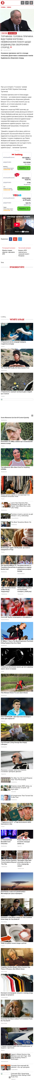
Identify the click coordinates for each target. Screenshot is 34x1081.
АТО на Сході (12, 33)
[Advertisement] (17, 181)
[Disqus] (17, 293)
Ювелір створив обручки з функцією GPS (8, 252)
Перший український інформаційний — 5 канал (3, 3)
